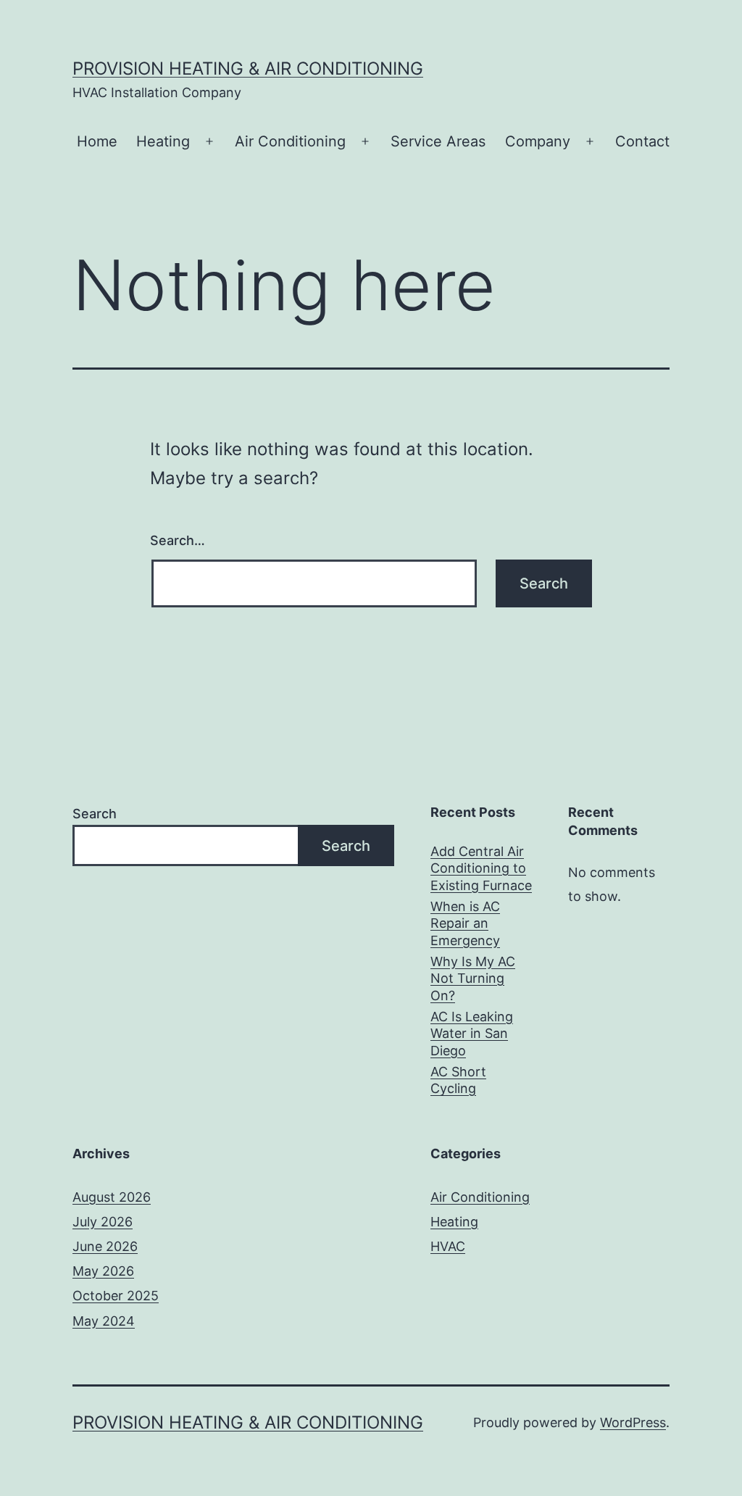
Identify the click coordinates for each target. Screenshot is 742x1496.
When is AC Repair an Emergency (465, 923)
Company (537, 141)
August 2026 (111, 1197)
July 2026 (102, 1221)
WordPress (633, 1422)
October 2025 (115, 1295)
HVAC (447, 1246)
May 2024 (103, 1321)
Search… (177, 540)
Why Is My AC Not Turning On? (472, 978)
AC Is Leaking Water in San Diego (471, 1033)
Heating (163, 141)
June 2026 (105, 1246)
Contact (642, 141)
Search (94, 813)
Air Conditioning (290, 141)
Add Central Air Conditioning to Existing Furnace (481, 868)
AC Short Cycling (458, 1080)
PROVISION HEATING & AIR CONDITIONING (247, 68)
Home (97, 141)
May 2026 (103, 1271)
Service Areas (438, 141)
